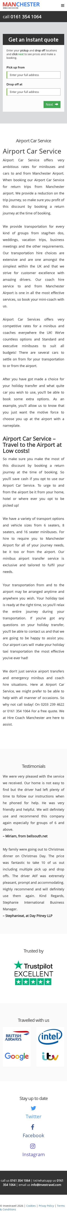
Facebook (33, 1135)
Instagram (33, 1154)
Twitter (34, 1116)
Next (50, 104)
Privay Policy (46, 1205)
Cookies (31, 1205)
